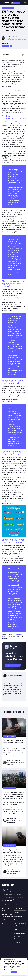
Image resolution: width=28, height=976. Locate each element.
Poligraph (17, 942)
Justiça (4, 920)
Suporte (16, 912)
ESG (15, 929)
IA (2, 923)
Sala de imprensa (19, 933)
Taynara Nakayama (11, 37)
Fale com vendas (15, 2)
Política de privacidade (19, 953)
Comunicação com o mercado (20, 924)
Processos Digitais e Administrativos (8, 915)
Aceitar (14, 972)
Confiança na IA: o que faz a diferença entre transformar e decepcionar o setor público (14, 743)
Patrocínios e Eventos (18, 938)
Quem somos (18, 908)
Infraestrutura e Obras (6, 909)
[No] (25, 960)
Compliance (18, 916)
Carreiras (17, 920)
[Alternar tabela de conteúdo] (23, 54)
